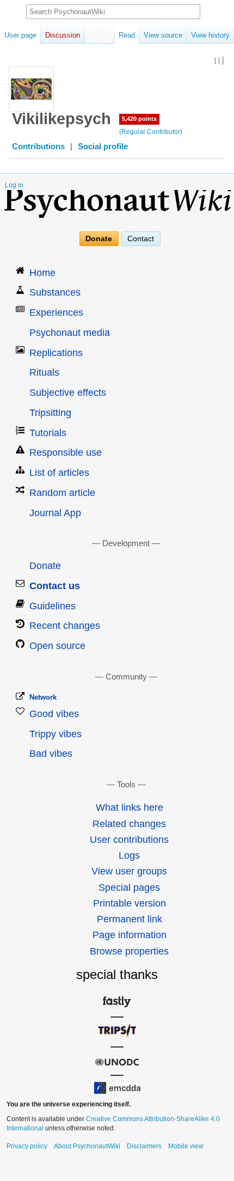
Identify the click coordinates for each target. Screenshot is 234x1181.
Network (43, 697)
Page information (130, 934)
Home (42, 272)
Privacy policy (27, 1146)
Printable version (129, 903)
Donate (98, 238)
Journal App (55, 512)
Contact (140, 238)
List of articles (59, 472)
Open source (57, 645)
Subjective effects (67, 392)
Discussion (62, 35)
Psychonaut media (69, 332)
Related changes (129, 823)
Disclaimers (144, 1146)
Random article (62, 492)
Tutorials (47, 432)
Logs (129, 855)
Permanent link (129, 919)
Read (127, 35)
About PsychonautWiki (87, 1146)
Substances (55, 292)
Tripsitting (50, 412)
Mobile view (186, 1146)
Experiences (56, 312)
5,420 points (139, 118)
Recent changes (64, 625)
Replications (56, 352)
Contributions (38, 146)
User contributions (129, 839)
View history (210, 35)
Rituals (44, 372)
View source (163, 35)
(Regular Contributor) (150, 132)
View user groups (129, 871)
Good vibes (54, 713)
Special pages (129, 887)
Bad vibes (50, 753)
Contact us (54, 585)
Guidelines (52, 606)
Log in (14, 185)
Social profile (103, 146)
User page (20, 35)
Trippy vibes (55, 734)
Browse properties (129, 951)
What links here (129, 807)
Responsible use (65, 452)
